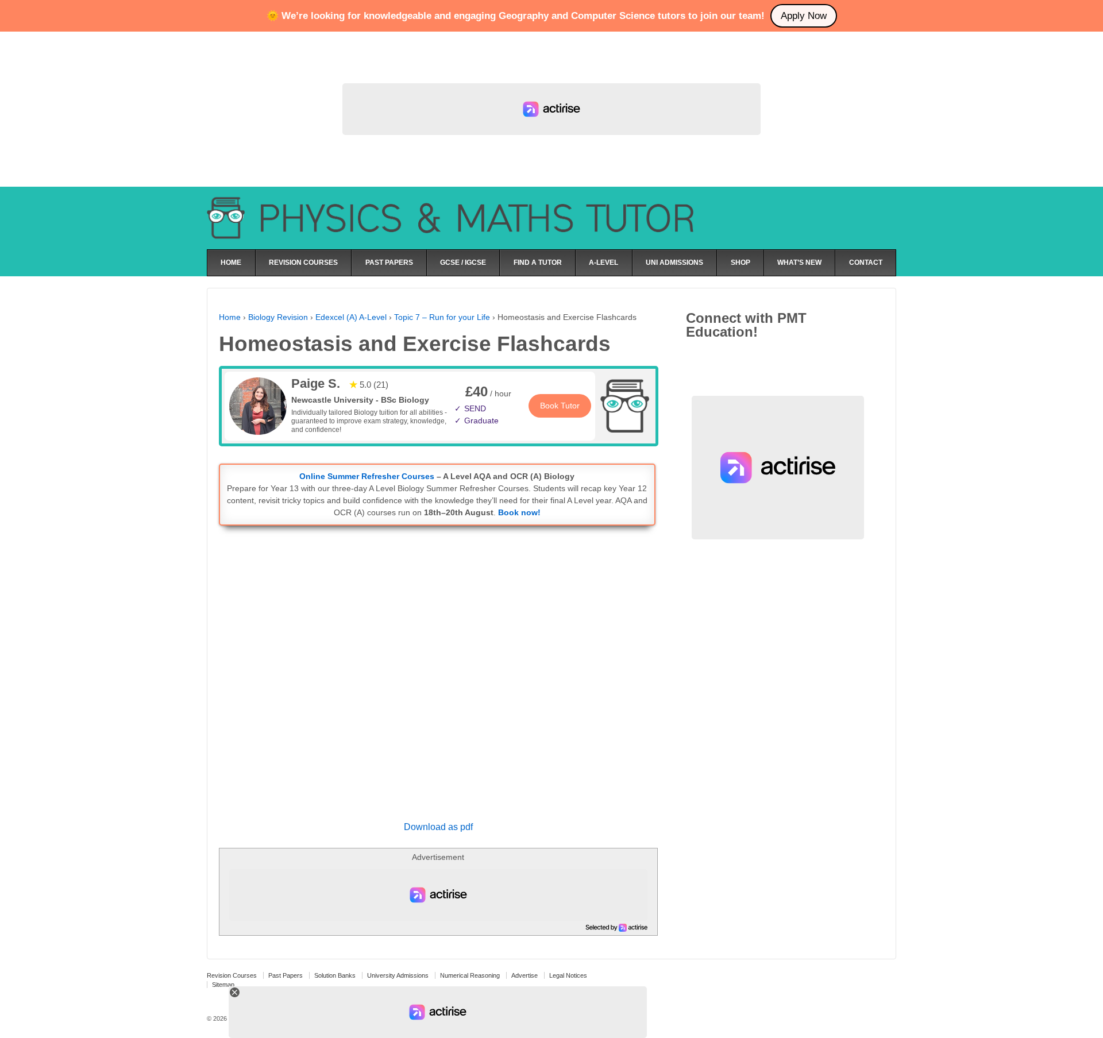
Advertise (524, 975)
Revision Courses (232, 975)
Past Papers (285, 975)
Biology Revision (278, 317)
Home (230, 317)
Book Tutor (560, 405)
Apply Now (804, 15)
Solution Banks (335, 975)
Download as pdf (438, 827)
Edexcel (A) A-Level (351, 317)
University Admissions (398, 975)
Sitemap (223, 984)
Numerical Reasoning (470, 975)
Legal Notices (568, 975)
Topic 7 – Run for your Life (442, 317)
